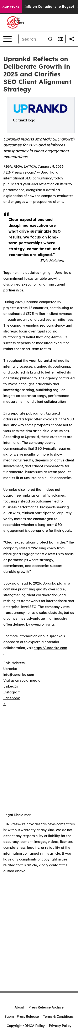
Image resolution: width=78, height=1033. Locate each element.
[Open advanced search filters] (60, 39)
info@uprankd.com (18, 674)
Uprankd (47, 172)
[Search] (50, 39)
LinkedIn (10, 686)
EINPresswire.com (19, 172)
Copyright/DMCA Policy (26, 1026)
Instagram (11, 692)
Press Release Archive (46, 1007)
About (19, 1007)
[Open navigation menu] (7, 39)
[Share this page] (72, 39)
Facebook (11, 698)
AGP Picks (10, 7)
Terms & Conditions (58, 1016)
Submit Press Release (22, 1016)
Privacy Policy (60, 1026)
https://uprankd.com (50, 648)
